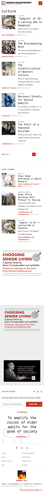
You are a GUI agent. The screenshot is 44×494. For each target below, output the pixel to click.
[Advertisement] (22, 290)
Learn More (21, 437)
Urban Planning (24, 192)
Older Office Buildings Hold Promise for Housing (29, 197)
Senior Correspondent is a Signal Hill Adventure (22, 484)
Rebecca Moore (8, 56)
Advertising (26, 457)
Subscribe (33, 404)
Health (21, 173)
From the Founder (28, 453)
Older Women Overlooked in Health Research (29, 179)
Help (3, 465)
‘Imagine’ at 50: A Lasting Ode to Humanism (30, 22)
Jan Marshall (7, 144)
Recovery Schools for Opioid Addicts (30, 100)
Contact (25, 465)
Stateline (5, 116)
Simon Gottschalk (9, 88)
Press (4, 457)
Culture (21, 16)
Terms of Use (26, 461)
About (4, 453)
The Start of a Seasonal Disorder (28, 128)
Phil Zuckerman (8, 35)
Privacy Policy (7, 461)
